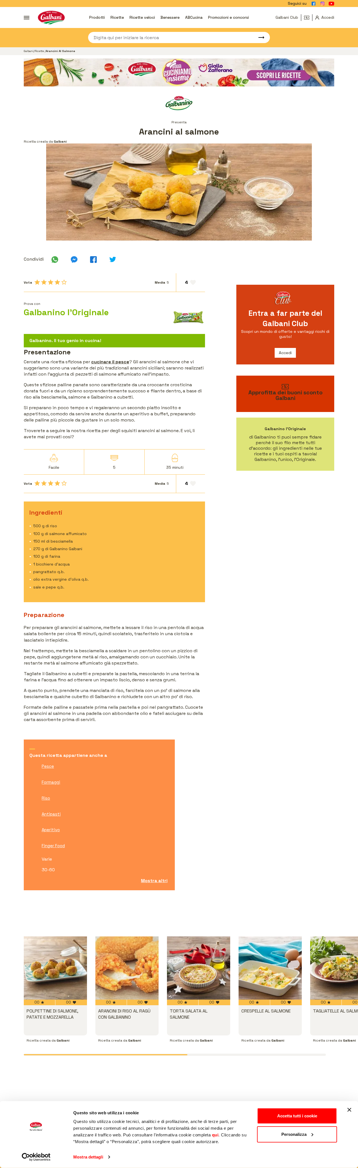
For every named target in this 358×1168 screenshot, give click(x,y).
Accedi (285, 352)
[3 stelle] (50, 282)
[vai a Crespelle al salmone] (270, 968)
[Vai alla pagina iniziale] (51, 17)
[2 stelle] (44, 282)
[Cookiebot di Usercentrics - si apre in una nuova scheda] (36, 1157)
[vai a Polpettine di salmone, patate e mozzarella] (55, 968)
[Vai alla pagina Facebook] (313, 4)
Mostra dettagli (88, 1157)
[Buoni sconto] (308, 17)
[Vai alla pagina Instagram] (322, 4)
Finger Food (53, 845)
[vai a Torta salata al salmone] (198, 968)
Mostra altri (154, 881)
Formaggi (51, 782)
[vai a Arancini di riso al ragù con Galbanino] (127, 968)
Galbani (29, 51)
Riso (46, 798)
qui (215, 1134)
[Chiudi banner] (349, 1110)
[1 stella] (37, 282)
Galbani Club (286, 17)
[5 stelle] (64, 282)
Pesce (48, 766)
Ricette (117, 17)
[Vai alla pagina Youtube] (331, 4)
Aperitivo (51, 829)
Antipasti (51, 814)
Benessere (170, 17)
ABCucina (193, 17)
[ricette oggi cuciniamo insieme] (179, 72)
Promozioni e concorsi (228, 17)
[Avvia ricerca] (258, 37)
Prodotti (97, 17)
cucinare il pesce (110, 362)
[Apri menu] (26, 17)
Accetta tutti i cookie (297, 1115)
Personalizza (294, 1134)
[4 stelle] (57, 282)
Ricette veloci (142, 17)
